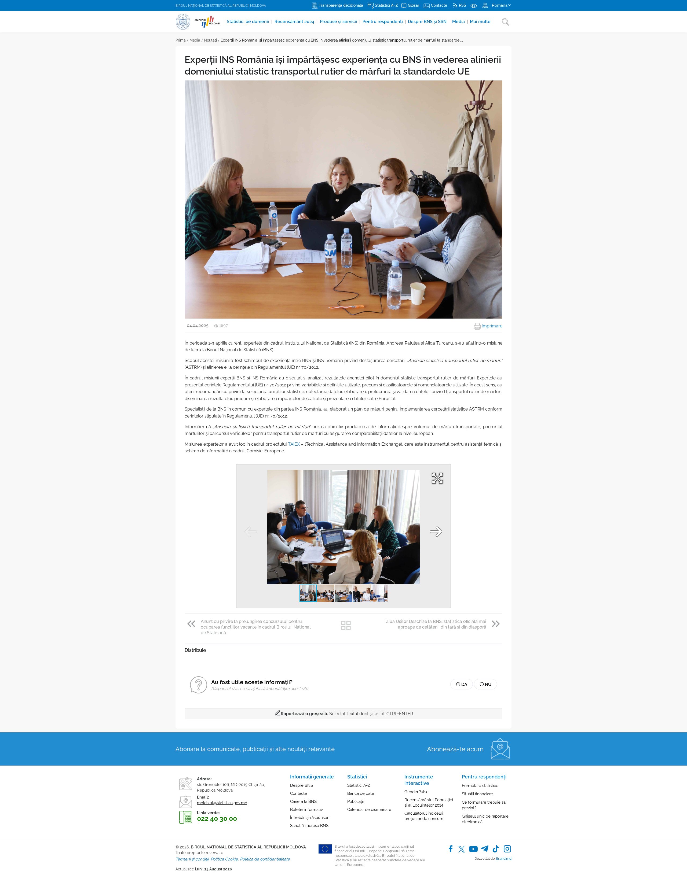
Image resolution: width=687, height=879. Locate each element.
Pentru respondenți (383, 21)
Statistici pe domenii (248, 21)
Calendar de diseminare (369, 809)
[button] (436, 478)
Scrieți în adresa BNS (309, 825)
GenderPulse (416, 791)
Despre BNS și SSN (429, 21)
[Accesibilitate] (473, 5)
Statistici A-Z (358, 785)
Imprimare (491, 325)
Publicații (355, 801)
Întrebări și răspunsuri (309, 817)
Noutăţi (210, 40)
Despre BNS (301, 785)
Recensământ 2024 (295, 21)
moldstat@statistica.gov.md (222, 802)
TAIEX (294, 444)
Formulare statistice (480, 785)
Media (459, 21)
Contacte (298, 793)
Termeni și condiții (192, 859)
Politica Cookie (224, 859)
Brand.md (503, 858)
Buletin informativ (306, 809)
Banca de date (360, 793)
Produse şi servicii (339, 21)
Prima (181, 40)
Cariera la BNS (303, 801)
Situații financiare (477, 794)
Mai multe (480, 21)
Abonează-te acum (455, 749)
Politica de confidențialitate (265, 859)
